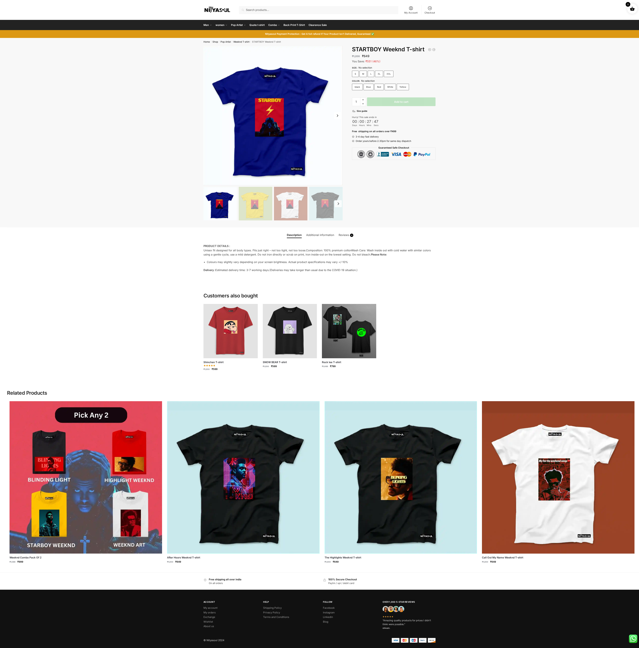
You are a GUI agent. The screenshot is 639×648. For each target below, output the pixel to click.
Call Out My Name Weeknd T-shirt (502, 557)
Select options (230, 376)
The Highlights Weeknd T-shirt (343, 557)
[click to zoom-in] (273, 115)
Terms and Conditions (276, 617)
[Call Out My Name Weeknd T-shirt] (558, 477)
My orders (209, 612)
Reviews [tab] (345, 235)
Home (206, 41)
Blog (325, 621)
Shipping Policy (272, 607)
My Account (411, 12)
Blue (368, 87)
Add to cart (401, 101)
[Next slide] (337, 115)
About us (208, 626)
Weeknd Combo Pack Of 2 (25, 557)
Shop (215, 41)
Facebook (329, 607)
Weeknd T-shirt (241, 41)
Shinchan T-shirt (213, 362)
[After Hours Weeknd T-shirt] (434, 49)
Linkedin (328, 617)
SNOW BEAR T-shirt (275, 362)
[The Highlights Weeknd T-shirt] (401, 477)
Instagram (329, 612)
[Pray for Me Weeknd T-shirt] (429, 49)
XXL (389, 74)
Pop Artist (226, 41)
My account (210, 607)
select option (85, 568)
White (390, 87)
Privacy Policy (271, 612)
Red (379, 87)
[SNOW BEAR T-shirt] (290, 331)
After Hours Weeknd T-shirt (183, 557)
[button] (363, 100)
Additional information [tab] (320, 235)
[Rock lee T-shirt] (349, 331)
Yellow (402, 87)
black (357, 87)
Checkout (429, 12)
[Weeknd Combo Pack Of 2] (86, 477)
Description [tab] (294, 235)
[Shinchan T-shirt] (230, 331)
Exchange (209, 617)
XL (379, 74)
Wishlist (208, 621)
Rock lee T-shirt (331, 362)
